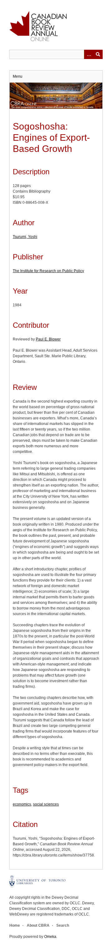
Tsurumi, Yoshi (25, 237)
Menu (17, 76)
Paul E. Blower (48, 339)
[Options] (88, 54)
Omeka (50, 936)
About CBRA (38, 925)
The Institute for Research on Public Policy (48, 271)
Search (62, 925)
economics (22, 804)
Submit (98, 54)
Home (14, 925)
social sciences (46, 804)
